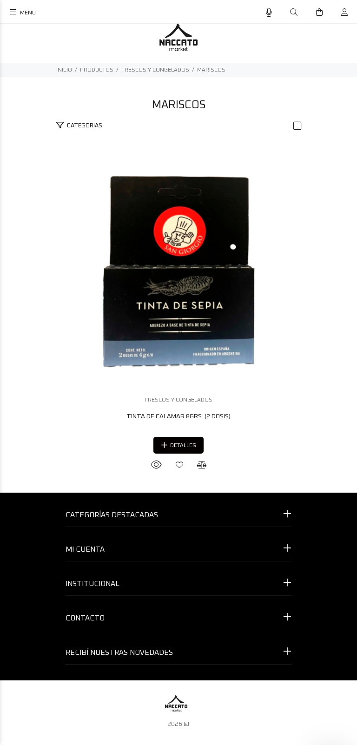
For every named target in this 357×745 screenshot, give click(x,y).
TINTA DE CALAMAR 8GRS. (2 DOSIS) (178, 416)
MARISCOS (211, 70)
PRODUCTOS (96, 70)
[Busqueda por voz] (269, 13)
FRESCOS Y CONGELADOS (155, 70)
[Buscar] (293, 12)
